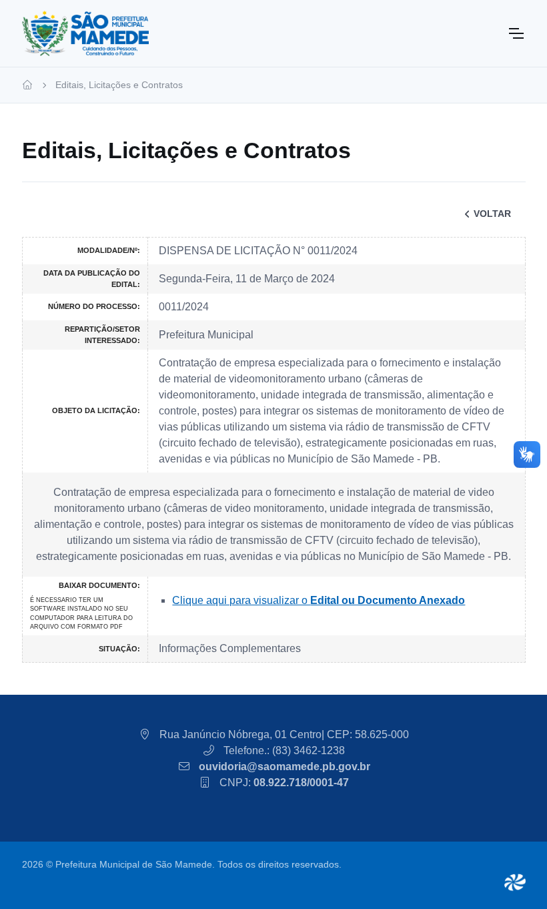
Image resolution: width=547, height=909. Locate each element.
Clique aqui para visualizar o (318, 600)
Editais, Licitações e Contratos (119, 84)
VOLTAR (492, 213)
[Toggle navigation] (516, 33)
